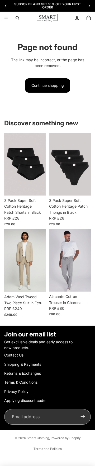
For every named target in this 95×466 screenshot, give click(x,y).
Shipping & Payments (22, 364)
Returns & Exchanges (22, 373)
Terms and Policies (48, 449)
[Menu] (6, 18)
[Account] (77, 18)
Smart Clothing (38, 438)
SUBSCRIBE (23, 4)
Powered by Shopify (66, 438)
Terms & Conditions (20, 382)
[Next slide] (89, 6)
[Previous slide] (6, 6)
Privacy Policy (16, 391)
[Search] (17, 18)
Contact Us (13, 355)
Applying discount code (24, 400)
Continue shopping (47, 85)
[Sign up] (82, 416)
